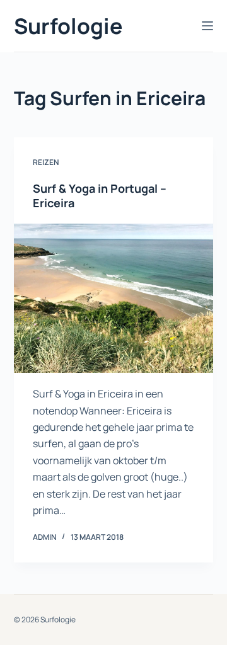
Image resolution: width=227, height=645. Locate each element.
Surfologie (68, 25)
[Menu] (207, 25)
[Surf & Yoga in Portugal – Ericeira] (114, 299)
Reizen (46, 162)
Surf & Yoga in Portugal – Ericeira (99, 195)
